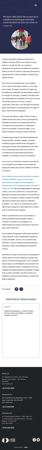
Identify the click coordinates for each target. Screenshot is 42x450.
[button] (35, 5)
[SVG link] (15, 5)
